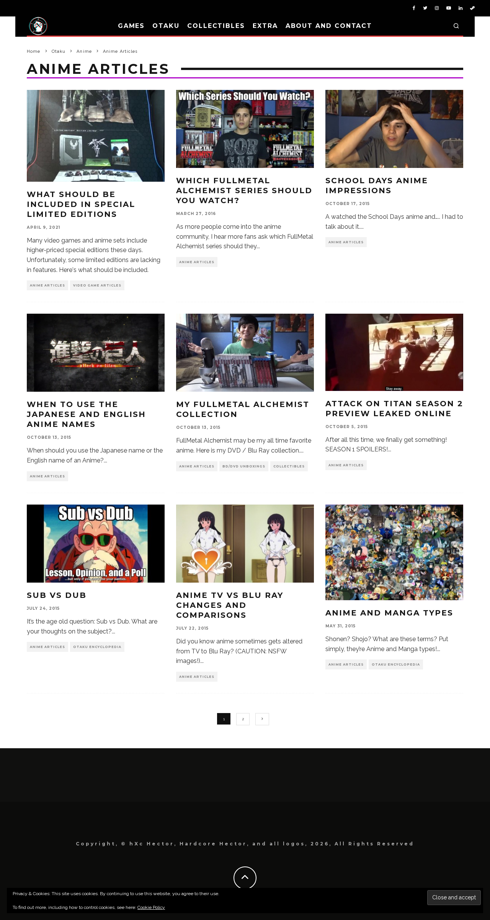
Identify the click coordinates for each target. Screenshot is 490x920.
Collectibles (216, 25)
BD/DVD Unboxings (243, 466)
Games (131, 25)
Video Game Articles (97, 285)
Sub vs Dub (57, 595)
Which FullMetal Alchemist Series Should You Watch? (244, 190)
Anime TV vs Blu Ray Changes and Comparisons (229, 605)
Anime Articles (47, 285)
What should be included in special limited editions (81, 204)
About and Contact (329, 25)
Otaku (166, 25)
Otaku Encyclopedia (97, 647)
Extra (265, 25)
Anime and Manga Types (389, 612)
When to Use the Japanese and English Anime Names (86, 414)
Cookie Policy (151, 907)
